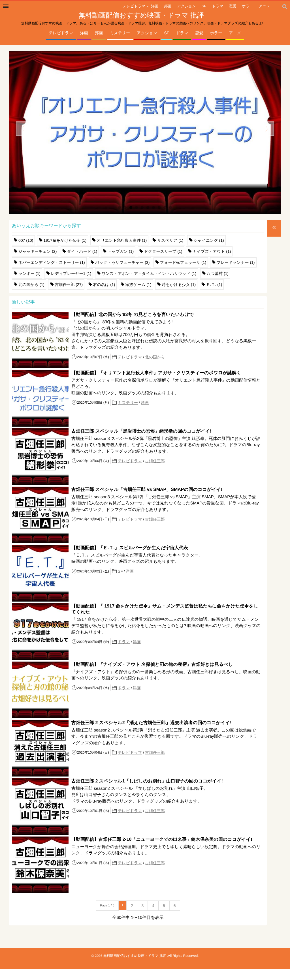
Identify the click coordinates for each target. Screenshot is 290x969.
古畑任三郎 (69, 284)
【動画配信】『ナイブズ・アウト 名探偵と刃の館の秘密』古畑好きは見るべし (152, 664)
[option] (145, 132)
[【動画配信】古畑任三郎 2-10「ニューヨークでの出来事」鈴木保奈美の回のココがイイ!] (40, 865)
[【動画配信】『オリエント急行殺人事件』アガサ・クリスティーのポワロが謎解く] (145, 132)
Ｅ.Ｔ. (214, 284)
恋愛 (199, 33)
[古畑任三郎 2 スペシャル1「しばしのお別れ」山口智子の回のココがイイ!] (40, 806)
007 (25, 240)
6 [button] (147, 207)
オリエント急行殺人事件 (122, 240)
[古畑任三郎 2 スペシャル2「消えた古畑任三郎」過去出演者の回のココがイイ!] (40, 748)
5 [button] (142, 207)
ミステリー (120, 33)
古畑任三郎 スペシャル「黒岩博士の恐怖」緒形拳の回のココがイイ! (141, 431)
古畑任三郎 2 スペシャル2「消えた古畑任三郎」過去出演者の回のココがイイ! (151, 722)
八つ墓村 (218, 273)
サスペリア (170, 240)
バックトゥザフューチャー (122, 262)
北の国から (31, 284)
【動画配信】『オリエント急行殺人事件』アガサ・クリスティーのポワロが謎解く (156, 373)
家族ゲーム (138, 284)
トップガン (121, 251)
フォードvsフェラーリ (183, 262)
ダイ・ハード (82, 251)
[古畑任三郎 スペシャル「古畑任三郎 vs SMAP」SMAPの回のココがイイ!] (40, 515)
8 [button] (159, 207)
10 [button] (170, 207)
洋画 (84, 33)
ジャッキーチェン (37, 251)
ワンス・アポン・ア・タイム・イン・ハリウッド (149, 273)
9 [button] (164, 207)
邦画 (99, 33)
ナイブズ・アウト (212, 251)
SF (166, 33)
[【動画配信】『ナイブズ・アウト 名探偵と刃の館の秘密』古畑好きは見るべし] (40, 690)
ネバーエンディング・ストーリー (51, 262)
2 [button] (125, 207)
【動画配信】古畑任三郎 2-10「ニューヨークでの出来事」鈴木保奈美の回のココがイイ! (161, 839)
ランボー (29, 273)
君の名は (104, 284)
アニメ (235, 33)
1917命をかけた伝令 (65, 240)
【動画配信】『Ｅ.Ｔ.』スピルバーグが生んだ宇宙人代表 (129, 548)
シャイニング (209, 240)
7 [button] (153, 207)
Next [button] (267, 128)
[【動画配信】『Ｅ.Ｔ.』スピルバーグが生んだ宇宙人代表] (40, 573)
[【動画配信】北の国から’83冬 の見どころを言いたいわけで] (40, 340)
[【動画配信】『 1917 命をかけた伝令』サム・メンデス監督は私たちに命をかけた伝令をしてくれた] (40, 631)
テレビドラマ (61, 33)
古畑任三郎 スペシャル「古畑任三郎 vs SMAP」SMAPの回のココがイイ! (146, 489)
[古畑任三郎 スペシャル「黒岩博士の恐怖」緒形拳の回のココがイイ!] (40, 456)
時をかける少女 (179, 284)
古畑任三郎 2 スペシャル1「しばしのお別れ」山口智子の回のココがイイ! (147, 781)
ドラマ (182, 33)
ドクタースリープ (163, 251)
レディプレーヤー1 (71, 273)
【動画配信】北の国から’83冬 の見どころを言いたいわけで (132, 314)
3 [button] (130, 207)
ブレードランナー (236, 262)
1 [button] (119, 207)
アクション (147, 33)
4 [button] (136, 207)
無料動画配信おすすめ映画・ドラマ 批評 (141, 15)
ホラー (216, 33)
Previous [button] (23, 128)
